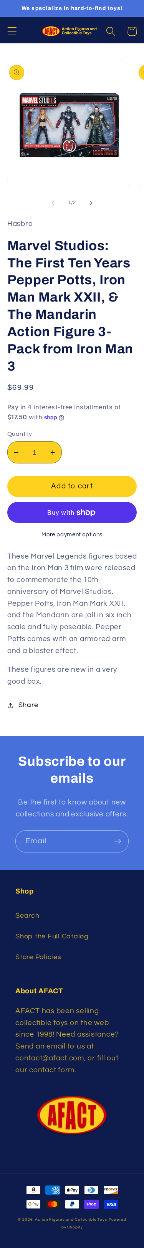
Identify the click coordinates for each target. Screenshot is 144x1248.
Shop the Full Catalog (52, 936)
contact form (51, 1070)
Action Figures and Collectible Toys (71, 1219)
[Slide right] (91, 202)
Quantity (19, 434)
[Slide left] (53, 202)
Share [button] (28, 705)
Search (27, 915)
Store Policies (38, 957)
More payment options (72, 534)
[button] (12, 31)
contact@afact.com (49, 1058)
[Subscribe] (117, 841)
